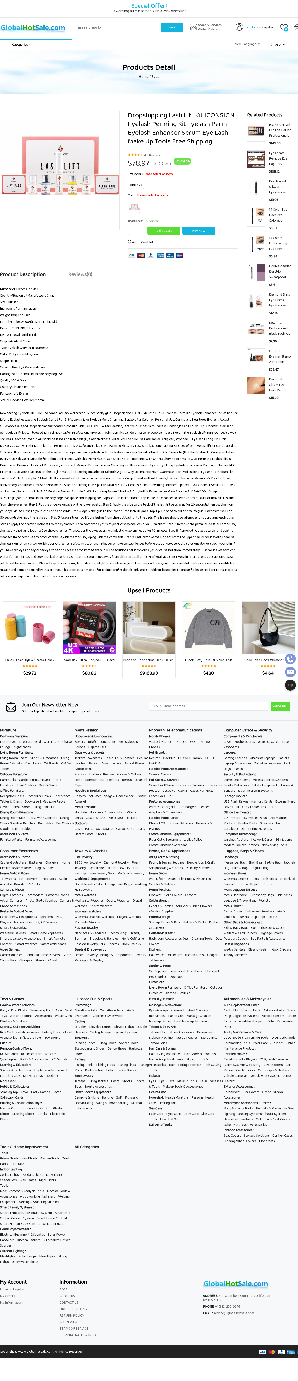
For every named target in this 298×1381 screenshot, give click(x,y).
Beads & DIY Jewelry (90, 949)
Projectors (48, 879)
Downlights (54, 1175)
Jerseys (80, 1081)
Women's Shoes (235, 873)
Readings (52, 1076)
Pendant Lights (32, 1175)
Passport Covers (236, 938)
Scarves (80, 774)
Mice (285, 741)
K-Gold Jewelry (119, 868)
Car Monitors (245, 1070)
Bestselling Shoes (237, 944)
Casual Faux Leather (119, 758)
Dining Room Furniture (16, 812)
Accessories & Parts (14, 834)
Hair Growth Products (200, 1054)
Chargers (51, 862)
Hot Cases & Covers (163, 780)
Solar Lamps (27, 1256)
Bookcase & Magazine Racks (45, 801)
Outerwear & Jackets (90, 752)
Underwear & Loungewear (93, 736)
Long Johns (107, 741)
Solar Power (57, 1234)
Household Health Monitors (168, 1097)
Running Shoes (85, 1043)
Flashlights (8, 1256)
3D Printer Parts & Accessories (265, 818)
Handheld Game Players (42, 955)
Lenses (204, 807)
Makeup (155, 1076)
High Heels (269, 879)
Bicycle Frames (100, 1027)
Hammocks (8, 780)
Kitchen (154, 949)
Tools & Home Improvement (24, 1147)
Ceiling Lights (9, 1175)
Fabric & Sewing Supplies (166, 862)
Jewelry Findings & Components (109, 955)
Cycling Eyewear (126, 1032)
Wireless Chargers (162, 807)
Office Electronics (237, 812)
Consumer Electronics (19, 851)
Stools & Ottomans (44, 758)
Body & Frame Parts (238, 1108)
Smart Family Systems (16, 1207)
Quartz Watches (118, 900)
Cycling (80, 1021)
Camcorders (34, 895)
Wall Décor (157, 879)
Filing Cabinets (43, 807)
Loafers (243, 917)
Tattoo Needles (186, 1037)
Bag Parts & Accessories (268, 938)
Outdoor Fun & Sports (93, 999)
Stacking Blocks (23, 1114)
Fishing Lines (127, 1065)
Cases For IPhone (162, 785)
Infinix (197, 758)
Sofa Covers (173, 895)
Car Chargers (187, 807)
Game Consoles (11, 955)
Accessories (83, 769)
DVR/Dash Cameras (274, 1059)
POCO (209, 758)
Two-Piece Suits (111, 1010)
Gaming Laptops (235, 758)
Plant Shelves (26, 785)
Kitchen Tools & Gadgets (201, 955)
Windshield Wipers (252, 1021)
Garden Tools (50, 1158)
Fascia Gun (176, 1016)
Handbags (231, 857)
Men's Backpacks (236, 895)
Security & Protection (239, 774)
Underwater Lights (25, 1262)
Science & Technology (15, 1070)
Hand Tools (29, 1158)
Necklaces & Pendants (90, 933)
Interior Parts (251, 1010)
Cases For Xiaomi (175, 790)
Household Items (161, 933)
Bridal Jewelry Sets (88, 884)
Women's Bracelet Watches (94, 917)
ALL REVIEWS (69, 1322)
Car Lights (231, 1010)
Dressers (25, 741)
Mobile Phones (160, 736)
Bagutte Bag (259, 868)
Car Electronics (235, 1054)
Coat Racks (33, 763)
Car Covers (251, 1092)
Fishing (80, 1059)
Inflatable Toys (31, 1037)
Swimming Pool (41, 1010)
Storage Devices (236, 796)
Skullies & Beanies (101, 774)
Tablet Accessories (267, 763)
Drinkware (174, 955)
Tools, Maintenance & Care (243, 1032)
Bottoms (81, 823)
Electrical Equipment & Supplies (22, 1234)
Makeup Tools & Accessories (183, 1086)
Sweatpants (104, 829)
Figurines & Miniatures (195, 879)
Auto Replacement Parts (242, 1005)
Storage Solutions (257, 1135)
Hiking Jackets (98, 1081)
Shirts (79, 818)
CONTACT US (69, 1302)
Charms (113, 944)
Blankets (155, 895)
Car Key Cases (282, 1135)
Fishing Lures (105, 1065)
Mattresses (8, 741)
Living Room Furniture (16, 752)
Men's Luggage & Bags (240, 889)
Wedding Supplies (161, 911)
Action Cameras (11, 900)
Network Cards (262, 839)
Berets (127, 780)
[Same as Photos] (134, 207)
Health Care (158, 1092)
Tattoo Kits (157, 1032)
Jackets (80, 758)
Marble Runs (9, 1108)
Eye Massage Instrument (167, 1010)
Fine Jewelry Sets (102, 873)
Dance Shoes (117, 1048)
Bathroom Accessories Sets (169, 938)
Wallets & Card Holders (240, 933)
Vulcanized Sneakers (259, 911)
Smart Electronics (13, 928)
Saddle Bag (273, 862)
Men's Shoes (233, 906)
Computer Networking (240, 834)
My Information (11, 1302)
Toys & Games (12, 999)
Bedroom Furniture (14, 736)
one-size (136, 185)
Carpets (190, 895)
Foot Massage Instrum (190, 1021)
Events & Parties (161, 906)
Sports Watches (101, 906)
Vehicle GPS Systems (265, 1076)
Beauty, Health (162, 999)
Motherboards (244, 741)
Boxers (80, 741)
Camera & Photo (12, 889)
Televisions (8, 879)
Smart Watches (26, 944)
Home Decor (158, 873)
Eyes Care (173, 1114)
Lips (161, 1081)
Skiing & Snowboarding (112, 1103)
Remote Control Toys (15, 1048)
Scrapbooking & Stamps (166, 868)
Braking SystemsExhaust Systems (262, 1114)
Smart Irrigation (54, 1223)
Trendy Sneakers (235, 955)
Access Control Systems (270, 780)
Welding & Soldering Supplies (38, 1202)
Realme (154, 758)
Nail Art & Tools (160, 1124)
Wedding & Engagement (92, 879)
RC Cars (51, 1054)
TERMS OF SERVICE (74, 1328)
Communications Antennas (168, 845)
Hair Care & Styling (162, 1048)
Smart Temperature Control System (26, 1213)
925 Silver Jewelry (88, 862)
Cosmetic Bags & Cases (267, 928)
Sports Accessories (98, 1086)
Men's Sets (116, 818)
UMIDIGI (155, 763)
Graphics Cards (268, 741)
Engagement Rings (118, 884)
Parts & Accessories (34, 1059)
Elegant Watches (129, 917)
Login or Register (12, 1289)
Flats (255, 879)
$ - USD (276, 44)
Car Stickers (232, 1092)
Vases (172, 879)
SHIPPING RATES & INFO (78, 1335)
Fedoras (113, 780)
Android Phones (160, 741)
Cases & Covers (160, 774)
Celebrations (158, 900)
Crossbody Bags (262, 895)
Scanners (266, 823)
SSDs (272, 807)
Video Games (9, 949)
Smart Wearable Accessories (20, 938)
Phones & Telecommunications (175, 730)
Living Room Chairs (13, 758)
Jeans (141, 829)
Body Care (191, 1114)
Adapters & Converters (165, 812)
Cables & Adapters (13, 862)
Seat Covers (232, 1135)
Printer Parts (247, 823)
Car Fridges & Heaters (273, 1070)
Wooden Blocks (32, 1108)
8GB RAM (196, 741)
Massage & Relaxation (165, 1005)
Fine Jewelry (84, 857)
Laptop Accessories (238, 763)
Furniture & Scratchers (185, 971)
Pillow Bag (240, 868)
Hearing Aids (167, 1103)
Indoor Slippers (280, 949)
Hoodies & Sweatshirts (106, 812)
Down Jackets (112, 763)
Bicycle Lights (124, 1027)
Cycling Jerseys (100, 1032)
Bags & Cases (44, 868)
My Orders (7, 1296)
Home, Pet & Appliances (169, 851)
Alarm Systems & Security (242, 1065)
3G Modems (284, 839)
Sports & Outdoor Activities (19, 1027)
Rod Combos (94, 1070)
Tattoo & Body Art (162, 1027)
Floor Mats (267, 1141)
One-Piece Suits (86, 1010)
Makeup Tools (187, 1081)
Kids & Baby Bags (236, 928)
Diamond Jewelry (116, 862)
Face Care (156, 1114)
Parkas (94, 763)
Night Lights (47, 1180)
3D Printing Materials (256, 829)
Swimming (82, 1005)
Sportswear (83, 1076)
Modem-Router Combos (241, 845)
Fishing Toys (51, 1032)
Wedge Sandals (234, 949)
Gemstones (97, 868)
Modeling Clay (10, 1076)
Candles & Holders (162, 884)
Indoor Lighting (11, 1169)
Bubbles (6, 1043)
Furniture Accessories (40, 839)
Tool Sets (17, 1164)
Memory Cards (261, 801)
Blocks (42, 1114)
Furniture (8, 730)
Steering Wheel (46, 960)
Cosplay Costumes (88, 796)
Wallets (264, 900)
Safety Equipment (264, 785)
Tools (4, 1153)
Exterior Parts (274, 1010)
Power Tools (9, 1158)
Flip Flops (259, 917)
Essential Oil (169, 1119)
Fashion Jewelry (87, 928)
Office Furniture (11, 790)
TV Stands (51, 763)
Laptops (229, 752)
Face (170, 1081)
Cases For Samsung (191, 785)
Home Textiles (159, 889)
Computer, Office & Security (248, 730)
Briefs (92, 741)
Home (144, 77)
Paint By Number (198, 868)
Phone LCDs (158, 823)
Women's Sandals (236, 879)
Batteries (36, 862)
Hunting (107, 1097)
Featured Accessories (165, 801)
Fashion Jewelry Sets (90, 944)
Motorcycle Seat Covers (273, 1119)
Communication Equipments (169, 834)
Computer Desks (39, 796)
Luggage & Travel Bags (240, 900)
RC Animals (59, 1059)
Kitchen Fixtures (29, 1240)
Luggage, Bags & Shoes (244, 851)
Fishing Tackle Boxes (121, 1070)
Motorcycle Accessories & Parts (247, 1103)
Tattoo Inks (208, 1037)
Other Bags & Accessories (242, 922)
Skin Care (156, 1108)
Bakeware (156, 955)
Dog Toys (176, 976)
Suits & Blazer (134, 763)
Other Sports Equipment (92, 1092)
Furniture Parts (11, 839)
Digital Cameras (11, 895)
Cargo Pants (125, 829)
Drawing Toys (33, 1076)
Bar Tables (45, 823)
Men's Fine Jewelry (130, 873)
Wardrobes (52, 741)
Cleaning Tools (202, 938)
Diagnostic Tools (283, 1037)
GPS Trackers (273, 1065)
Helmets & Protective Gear (275, 1108)
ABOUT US (67, 1296)
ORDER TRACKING (73, 1309)
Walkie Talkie (193, 839)
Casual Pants (84, 829)
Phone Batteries (181, 823)
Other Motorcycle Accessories (245, 1124)
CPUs (227, 741)
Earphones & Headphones (18, 917)
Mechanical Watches (89, 900)
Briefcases (284, 895)
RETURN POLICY (72, 1315)
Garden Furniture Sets (35, 780)
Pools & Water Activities (17, 1005)
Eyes (155, 77)
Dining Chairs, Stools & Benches (34, 820)
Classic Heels (257, 949)
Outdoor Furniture (13, 774)
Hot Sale (81, 812)
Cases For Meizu (202, 790)
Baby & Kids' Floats (13, 1010)
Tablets (283, 758)
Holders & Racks (194, 922)
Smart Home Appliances (46, 933)
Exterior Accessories (239, 1086)
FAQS (63, 1289)
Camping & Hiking (87, 1097)
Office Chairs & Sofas (15, 807)
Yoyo (24, 1092)
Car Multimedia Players (240, 1059)
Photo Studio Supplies (41, 900)
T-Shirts (131, 812)
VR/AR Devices (46, 922)
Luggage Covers (271, 933)
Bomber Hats (94, 780)
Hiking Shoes (107, 1043)
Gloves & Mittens (129, 774)
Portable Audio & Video (17, 911)
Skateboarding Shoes (90, 1048)
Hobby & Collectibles (15, 1086)
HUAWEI (184, 758)
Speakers (46, 917)
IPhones (181, 741)
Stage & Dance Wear (119, 796)
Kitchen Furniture (177, 993)
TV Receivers (28, 879)
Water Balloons (21, 1016)
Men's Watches (86, 895)
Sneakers (81, 1037)
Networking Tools (274, 845)
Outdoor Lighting (12, 1251)
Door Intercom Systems (255, 790)
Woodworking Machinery (37, 1196)
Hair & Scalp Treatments (166, 1059)
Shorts (101, 834)
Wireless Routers (236, 839)
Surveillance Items (237, 780)
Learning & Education (15, 1065)
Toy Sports (52, 1037)
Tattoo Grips (158, 1043)
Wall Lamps (28, 1180)
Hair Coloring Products (185, 1065)
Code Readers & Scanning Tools (246, 1037)
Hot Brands (157, 752)
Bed (38, 741)
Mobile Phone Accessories (168, 769)
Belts (78, 780)
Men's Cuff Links (133, 938)
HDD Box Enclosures (251, 807)
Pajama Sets (97, 747)
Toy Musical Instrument (51, 1070)
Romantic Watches (88, 922)
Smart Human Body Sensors (20, 1223)
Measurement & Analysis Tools (22, 1191)
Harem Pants (84, 834)
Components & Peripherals (243, 736)
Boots (268, 884)
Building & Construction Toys (20, 1103)
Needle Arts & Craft (201, 862)
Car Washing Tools (237, 1043)
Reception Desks (12, 796)
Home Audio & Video (15, 873)
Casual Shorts (96, 818)
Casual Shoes (233, 911)
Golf (119, 1097)
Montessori (8, 1081)
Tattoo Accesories (181, 1032)
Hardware (7, 1240)
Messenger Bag (235, 862)
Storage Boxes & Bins (164, 922)
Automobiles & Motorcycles (247, 999)
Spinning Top (9, 1092)
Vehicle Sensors (273, 1016)
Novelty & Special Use (90, 790)
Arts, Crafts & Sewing (164, 857)
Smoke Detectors (236, 785)
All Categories (87, 1147)
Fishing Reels (84, 1065)
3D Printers (232, 818)
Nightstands (22, 747)
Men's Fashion (86, 730)
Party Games (40, 1092)
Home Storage (160, 917)
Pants (115, 1081)
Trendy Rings (118, 933)
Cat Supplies (157, 971)
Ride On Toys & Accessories (19, 1032)
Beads (79, 955)
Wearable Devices (13, 933)
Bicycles (80, 1027)
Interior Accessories (238, 1130)
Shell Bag (255, 862)
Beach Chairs (48, 785)
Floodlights (47, 1256)
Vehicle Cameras (235, 1076)
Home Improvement (15, 1229)
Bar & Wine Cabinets (42, 818)
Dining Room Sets (13, 818)
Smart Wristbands (53, 944)
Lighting (229, 1114)
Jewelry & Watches (91, 851)
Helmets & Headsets (238, 1119)
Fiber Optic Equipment (165, 839)
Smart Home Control (52, 1218)
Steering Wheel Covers (240, 1141)
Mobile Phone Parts (163, 818)
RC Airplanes (9, 1054)
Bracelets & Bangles (103, 938)
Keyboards (231, 747)
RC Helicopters (31, 1054)
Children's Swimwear (108, 1016)
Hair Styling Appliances (165, 1054)
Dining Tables (21, 829)
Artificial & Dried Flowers (194, 906)
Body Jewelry (131, 944)
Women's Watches (88, 911)
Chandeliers (8, 1180)
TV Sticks (33, 884)
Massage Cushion (199, 1016)
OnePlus (169, 758)
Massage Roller (160, 1021)
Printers (229, 823)
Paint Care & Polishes (268, 1043)
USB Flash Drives (236, 801)
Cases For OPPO (161, 796)
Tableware (156, 960)
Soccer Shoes (128, 1043)
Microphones (23, 922)
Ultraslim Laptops (263, 758)
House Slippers (250, 884)
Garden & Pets (159, 966)
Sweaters (95, 758)
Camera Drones (57, 895)
